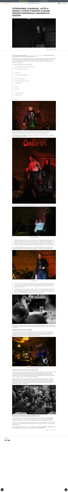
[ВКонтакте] (5, 440)
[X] (9, 440)
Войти (64, 3)
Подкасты (37, 3)
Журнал (33, 3)
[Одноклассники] (6, 440)
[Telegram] (7, 440)
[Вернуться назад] (2, 489)
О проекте (30, 3)
